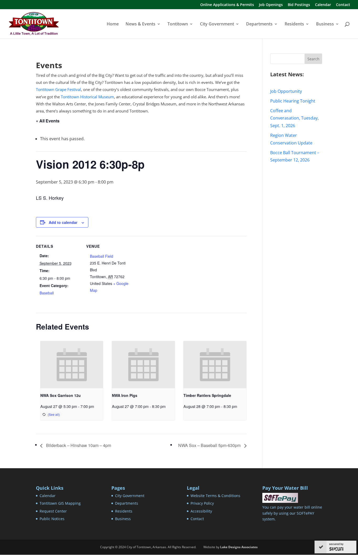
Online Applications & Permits (227, 5)
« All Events (47, 121)
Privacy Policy (202, 503)
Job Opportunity (286, 91)
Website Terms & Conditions (215, 495)
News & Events (140, 24)
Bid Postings (299, 5)
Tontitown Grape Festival (58, 89)
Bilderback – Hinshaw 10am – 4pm (78, 445)
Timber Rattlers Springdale (207, 395)
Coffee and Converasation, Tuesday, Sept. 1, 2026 (294, 118)
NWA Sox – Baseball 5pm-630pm (210, 445)
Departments (259, 24)
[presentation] (71, 364)
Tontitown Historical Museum (87, 96)
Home (113, 24)
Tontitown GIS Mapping (60, 503)
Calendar (323, 5)
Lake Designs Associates (239, 547)
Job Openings (271, 5)
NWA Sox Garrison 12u (60, 395)
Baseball (47, 292)
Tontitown (177, 24)
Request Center (53, 511)
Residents (294, 24)
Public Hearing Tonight (292, 101)
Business (325, 24)
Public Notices (52, 518)
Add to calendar (63, 222)
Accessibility (201, 511)
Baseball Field (101, 256)
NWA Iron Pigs (124, 395)
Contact (343, 5)
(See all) (54, 414)
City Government (217, 24)
